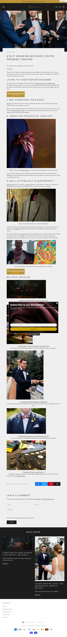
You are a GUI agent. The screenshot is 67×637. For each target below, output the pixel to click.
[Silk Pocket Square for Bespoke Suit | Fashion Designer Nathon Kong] (31, 143)
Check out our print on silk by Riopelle (33, 1)
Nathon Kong (51, 83)
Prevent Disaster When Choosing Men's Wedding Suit (33, 402)
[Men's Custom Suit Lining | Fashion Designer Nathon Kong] (16, 271)
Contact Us (5, 617)
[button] (63, 1)
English (40, 622)
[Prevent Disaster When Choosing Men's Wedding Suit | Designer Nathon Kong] (25, 375)
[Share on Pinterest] (51, 484)
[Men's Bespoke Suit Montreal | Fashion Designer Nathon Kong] (31, 252)
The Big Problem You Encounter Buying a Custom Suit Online (33, 346)
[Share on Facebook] (38, 484)
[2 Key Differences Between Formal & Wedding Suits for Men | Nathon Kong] (26, 421)
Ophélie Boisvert (21, 476)
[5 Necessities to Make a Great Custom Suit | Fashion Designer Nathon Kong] (26, 455)
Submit (11, 522)
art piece (23, 234)
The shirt (9, 103)
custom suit (29, 184)
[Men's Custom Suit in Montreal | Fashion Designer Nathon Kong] (31, 205)
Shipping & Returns (8, 609)
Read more (5, 563)
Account (5, 606)
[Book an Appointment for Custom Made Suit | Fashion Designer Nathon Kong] (16, 94)
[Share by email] (57, 484)
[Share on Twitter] (44, 484)
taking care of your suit (42, 83)
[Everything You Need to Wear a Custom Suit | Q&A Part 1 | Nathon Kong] (26, 289)
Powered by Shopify (40, 625)
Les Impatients (16, 229)
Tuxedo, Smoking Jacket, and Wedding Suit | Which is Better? (49, 586)
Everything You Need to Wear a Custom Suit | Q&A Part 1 (33, 300)
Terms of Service (47, 499)
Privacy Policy (36, 499)
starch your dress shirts (18, 110)
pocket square (25, 170)
